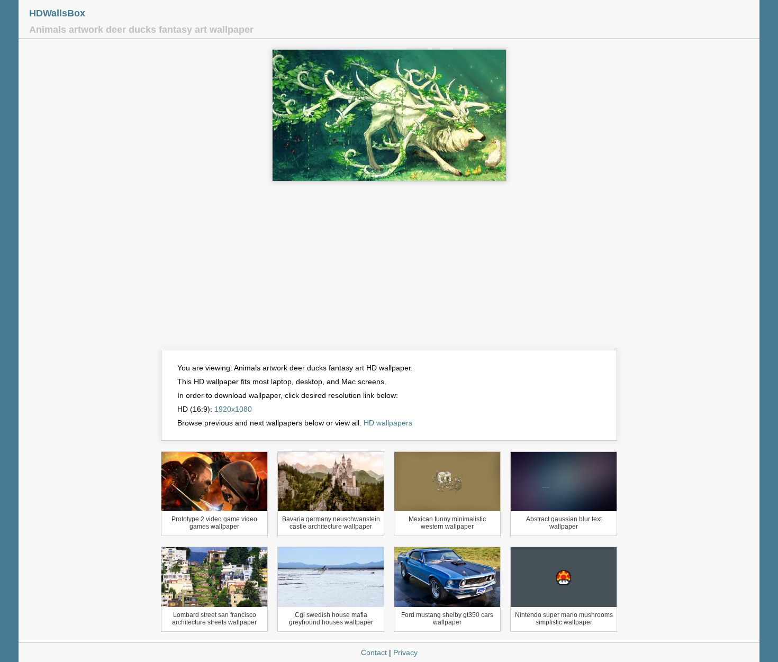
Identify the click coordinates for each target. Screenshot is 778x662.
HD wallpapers (388, 423)
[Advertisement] (389, 270)
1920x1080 (233, 409)
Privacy (405, 652)
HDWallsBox (57, 13)
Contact (374, 652)
